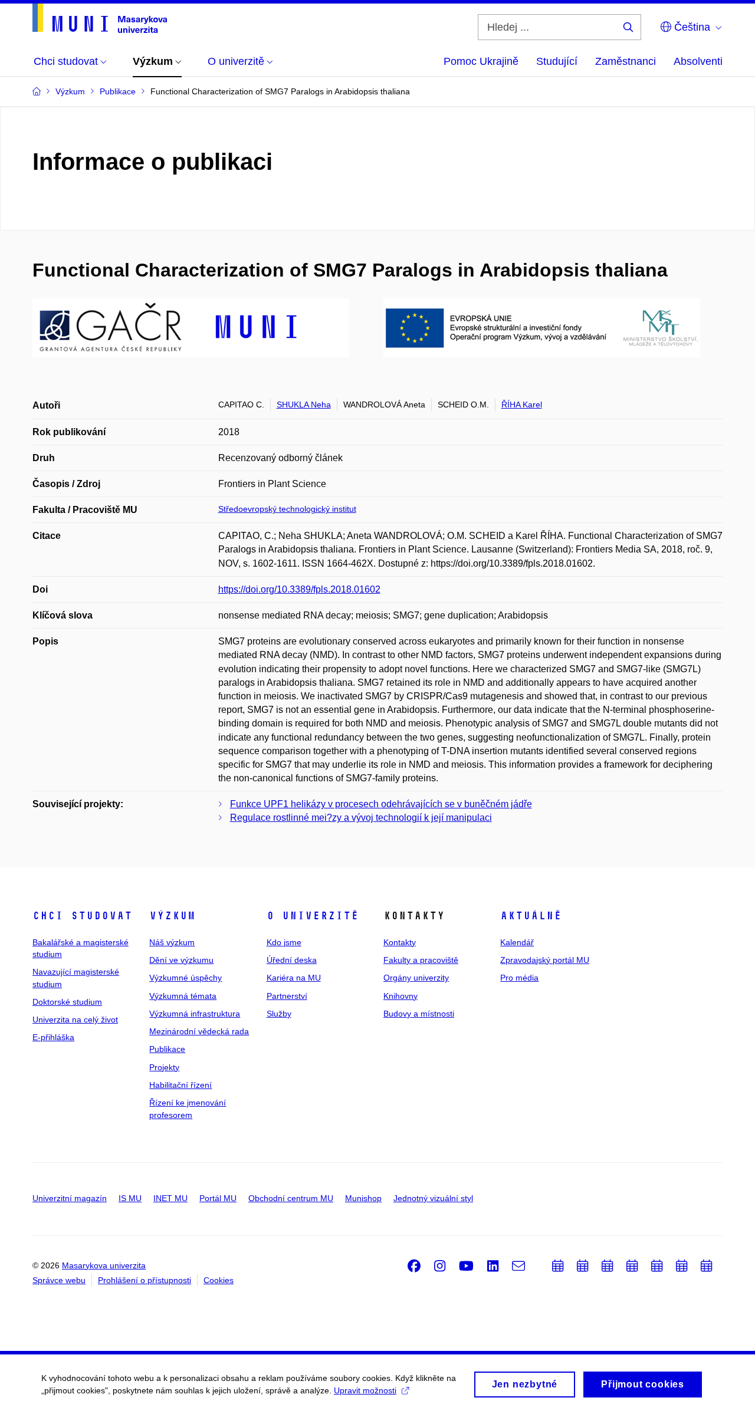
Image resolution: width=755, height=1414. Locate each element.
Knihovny (400, 996)
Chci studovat (82, 915)
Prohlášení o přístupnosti (144, 1280)
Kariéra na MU (294, 977)
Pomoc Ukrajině (481, 61)
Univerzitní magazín (69, 1198)
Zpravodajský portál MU (544, 960)
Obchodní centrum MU (290, 1198)
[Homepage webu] (99, 18)
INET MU (170, 1198)
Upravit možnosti (365, 1390)
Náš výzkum (172, 942)
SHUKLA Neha (304, 404)
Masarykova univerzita (104, 1265)
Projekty (164, 1067)
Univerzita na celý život (75, 1019)
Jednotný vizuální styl (433, 1198)
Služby (279, 1013)
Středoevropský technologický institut (287, 509)
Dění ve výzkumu (181, 960)
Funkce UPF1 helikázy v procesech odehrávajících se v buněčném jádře (381, 804)
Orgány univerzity (416, 977)
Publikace (167, 1049)
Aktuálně (531, 915)
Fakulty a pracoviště (420, 960)
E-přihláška (53, 1037)
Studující (556, 61)
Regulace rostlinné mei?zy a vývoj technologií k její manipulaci (361, 818)
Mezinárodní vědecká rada (199, 1031)
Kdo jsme (284, 942)
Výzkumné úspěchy (185, 977)
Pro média (519, 977)
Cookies (218, 1280)
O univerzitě (313, 915)
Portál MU (218, 1198)
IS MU (130, 1198)
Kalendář (517, 942)
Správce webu (59, 1280)
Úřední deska (292, 960)
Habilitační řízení (180, 1085)
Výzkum (172, 915)
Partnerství (287, 996)
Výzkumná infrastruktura (194, 1013)
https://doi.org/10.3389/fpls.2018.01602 (299, 589)
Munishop (363, 1198)
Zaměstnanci (625, 61)
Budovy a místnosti (418, 1013)
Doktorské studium (67, 1002)
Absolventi (698, 61)
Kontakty (399, 942)
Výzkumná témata (182, 996)
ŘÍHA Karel (521, 404)
